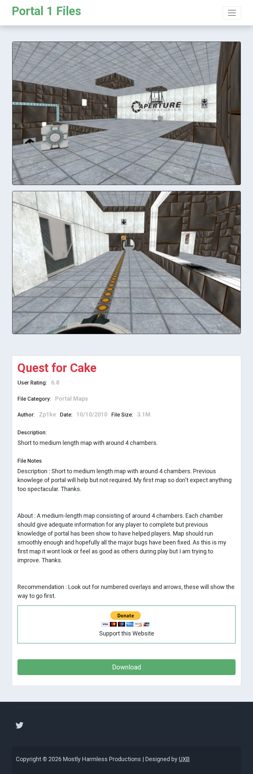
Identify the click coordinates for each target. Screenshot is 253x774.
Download (126, 667)
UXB (184, 759)
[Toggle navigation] (232, 12)
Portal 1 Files (46, 11)
